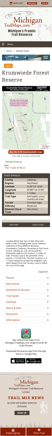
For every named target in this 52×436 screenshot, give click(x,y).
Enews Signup (13, 433)
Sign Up (22, 412)
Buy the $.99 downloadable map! (26, 152)
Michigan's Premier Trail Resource (22, 32)
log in (45, 3)
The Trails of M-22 (14, 167)
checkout (32, 3)
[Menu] (3, 44)
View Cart (18, 3)
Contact (26, 391)
